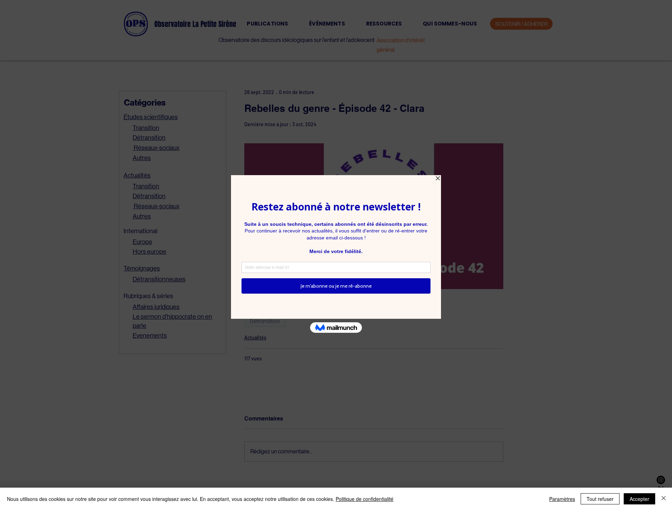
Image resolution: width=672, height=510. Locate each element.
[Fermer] (663, 498)
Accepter (639, 498)
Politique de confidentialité (364, 498)
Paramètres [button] (562, 498)
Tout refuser (600, 498)
